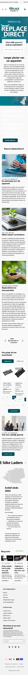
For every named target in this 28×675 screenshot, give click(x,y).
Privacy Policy (20, 666)
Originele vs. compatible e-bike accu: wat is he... (20, 569)
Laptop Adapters (7, 613)
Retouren (5, 597)
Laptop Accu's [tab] (7, 361)
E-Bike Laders (6, 618)
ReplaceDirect (13, 670)
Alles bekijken (14, 411)
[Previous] (5, 340)
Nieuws (5, 592)
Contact (5, 595)
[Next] (22, 340)
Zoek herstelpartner (10, 140)
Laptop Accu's (7, 611)
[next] (23, 405)
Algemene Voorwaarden (11, 664)
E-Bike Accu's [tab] (20, 361)
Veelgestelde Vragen (8, 600)
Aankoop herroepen (10, 666)
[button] (3, 9)
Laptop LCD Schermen (9, 620)
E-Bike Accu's (6, 615)
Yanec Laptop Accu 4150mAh (7, 384)
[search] (14, 49)
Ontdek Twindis (8, 454)
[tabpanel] (14, 389)
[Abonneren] (23, 641)
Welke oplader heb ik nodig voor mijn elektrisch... (7, 569)
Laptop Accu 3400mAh (18, 384)
